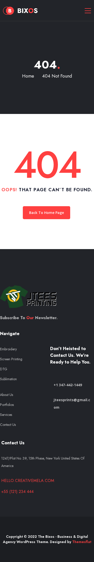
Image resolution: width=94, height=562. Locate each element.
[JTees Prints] (20, 10)
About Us (6, 394)
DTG (3, 369)
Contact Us (8, 424)
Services (6, 414)
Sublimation (8, 378)
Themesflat (81, 541)
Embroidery (8, 349)
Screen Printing (11, 359)
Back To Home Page (46, 212)
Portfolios (7, 404)
